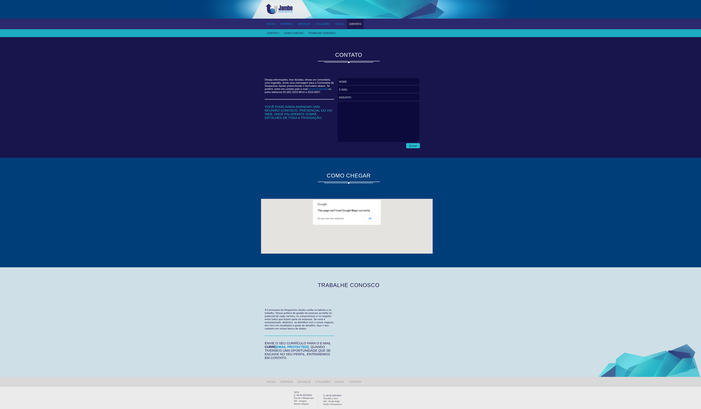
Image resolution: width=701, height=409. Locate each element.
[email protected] (318, 88)
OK (370, 218)
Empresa (287, 23)
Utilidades (322, 23)
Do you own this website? (331, 218)
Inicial (271, 23)
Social (339, 23)
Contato (355, 23)
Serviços (304, 23)
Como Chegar (293, 33)
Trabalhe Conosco (321, 33)
